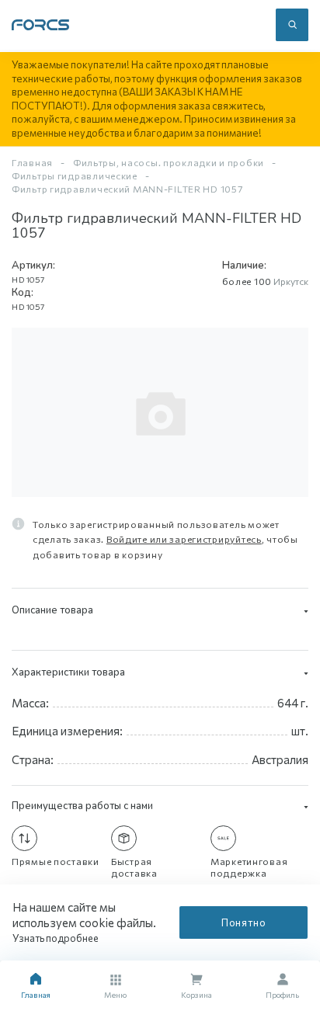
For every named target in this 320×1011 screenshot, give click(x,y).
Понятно (243, 922)
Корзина (196, 994)
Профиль (282, 994)
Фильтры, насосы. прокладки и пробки (168, 162)
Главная (32, 162)
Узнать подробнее (56, 938)
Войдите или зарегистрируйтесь (184, 538)
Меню (115, 994)
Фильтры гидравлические (74, 175)
